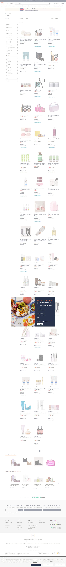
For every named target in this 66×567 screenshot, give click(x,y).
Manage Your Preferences (59, 564)
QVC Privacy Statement (46, 321)
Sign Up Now (40, 324)
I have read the (44, 321)
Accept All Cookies (36, 564)
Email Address (39, 309)
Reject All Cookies (48, 564)
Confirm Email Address (41, 313)
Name (38, 317)
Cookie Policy (35, 562)
